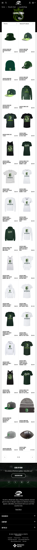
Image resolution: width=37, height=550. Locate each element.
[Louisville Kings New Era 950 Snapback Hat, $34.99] (10, 435)
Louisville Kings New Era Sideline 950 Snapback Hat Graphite (7, 420)
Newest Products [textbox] (24, 23)
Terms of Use (25, 537)
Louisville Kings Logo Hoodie (23, 107)
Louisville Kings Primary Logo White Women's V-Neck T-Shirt (23, 219)
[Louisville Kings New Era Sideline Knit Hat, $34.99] (10, 65)
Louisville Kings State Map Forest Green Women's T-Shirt (24, 162)
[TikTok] (28, 482)
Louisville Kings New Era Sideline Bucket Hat (7, 51)
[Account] (30, 3)
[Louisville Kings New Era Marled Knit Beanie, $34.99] (26, 407)
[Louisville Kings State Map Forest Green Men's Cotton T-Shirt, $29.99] (26, 378)
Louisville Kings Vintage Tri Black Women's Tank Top (6, 391)
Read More (18, 509)
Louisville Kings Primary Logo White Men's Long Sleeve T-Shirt (23, 248)
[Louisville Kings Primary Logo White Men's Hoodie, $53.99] (10, 350)
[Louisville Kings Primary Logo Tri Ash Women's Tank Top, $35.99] (10, 264)
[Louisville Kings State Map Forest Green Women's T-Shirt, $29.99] (26, 149)
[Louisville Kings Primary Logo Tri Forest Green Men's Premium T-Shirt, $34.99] (26, 350)
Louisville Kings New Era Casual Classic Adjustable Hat (23, 79)
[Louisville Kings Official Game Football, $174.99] (26, 435)
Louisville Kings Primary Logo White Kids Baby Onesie (23, 277)
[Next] (32, 457)
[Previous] (5, 457)
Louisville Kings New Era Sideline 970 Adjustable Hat (7, 107)
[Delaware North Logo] (18, 545)
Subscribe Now (18, 475)
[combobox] (26, 24)
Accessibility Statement (24, 539)
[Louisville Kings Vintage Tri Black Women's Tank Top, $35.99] (10, 378)
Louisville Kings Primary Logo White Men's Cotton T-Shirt (24, 334)
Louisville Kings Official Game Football (22, 449)
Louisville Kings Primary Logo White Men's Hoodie (7, 363)
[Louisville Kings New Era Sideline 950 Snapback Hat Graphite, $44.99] (10, 407)
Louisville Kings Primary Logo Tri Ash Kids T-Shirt (7, 190)
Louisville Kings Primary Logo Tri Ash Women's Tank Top (7, 277)
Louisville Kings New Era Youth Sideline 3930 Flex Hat (23, 51)
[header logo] (18, 2)
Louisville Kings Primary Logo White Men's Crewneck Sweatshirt (7, 219)
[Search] (6, 2)
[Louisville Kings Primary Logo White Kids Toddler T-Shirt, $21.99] (26, 292)
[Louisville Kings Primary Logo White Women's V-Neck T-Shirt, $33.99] (26, 206)
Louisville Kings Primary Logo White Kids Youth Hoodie (7, 305)
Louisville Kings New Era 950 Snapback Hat (7, 449)
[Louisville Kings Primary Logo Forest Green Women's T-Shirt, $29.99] (10, 321)
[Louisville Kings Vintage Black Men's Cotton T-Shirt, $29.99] (26, 121)
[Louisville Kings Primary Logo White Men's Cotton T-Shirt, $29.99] (26, 321)
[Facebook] (9, 482)
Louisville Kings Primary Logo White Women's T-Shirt (23, 190)
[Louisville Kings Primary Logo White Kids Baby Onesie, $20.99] (26, 264)
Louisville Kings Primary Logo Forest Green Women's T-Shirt (7, 333)
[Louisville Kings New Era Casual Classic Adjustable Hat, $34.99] (26, 65)
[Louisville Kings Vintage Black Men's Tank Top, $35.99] (10, 149)
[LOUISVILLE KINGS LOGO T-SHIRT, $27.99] (10, 121)
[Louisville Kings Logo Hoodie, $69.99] (26, 93)
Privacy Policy (17, 537)
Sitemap (24, 541)
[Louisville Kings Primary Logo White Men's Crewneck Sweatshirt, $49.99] (10, 206)
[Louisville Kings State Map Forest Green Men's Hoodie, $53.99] (10, 235)
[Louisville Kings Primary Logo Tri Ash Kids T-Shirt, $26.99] (10, 177)
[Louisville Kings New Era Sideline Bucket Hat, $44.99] (10, 37)
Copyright (10, 537)
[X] (15, 482)
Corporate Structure (12, 539)
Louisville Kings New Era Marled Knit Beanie (24, 421)
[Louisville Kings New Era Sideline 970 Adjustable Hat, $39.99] (10, 93)
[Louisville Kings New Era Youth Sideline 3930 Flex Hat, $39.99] (26, 37)
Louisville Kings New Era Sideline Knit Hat (7, 79)
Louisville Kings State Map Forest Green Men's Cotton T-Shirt (24, 391)
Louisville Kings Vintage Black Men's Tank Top (7, 162)
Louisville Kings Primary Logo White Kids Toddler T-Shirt (23, 305)
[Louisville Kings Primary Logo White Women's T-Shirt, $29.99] (26, 177)
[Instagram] (21, 482)
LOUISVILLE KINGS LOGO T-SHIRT (7, 135)
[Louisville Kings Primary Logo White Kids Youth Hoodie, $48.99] (10, 292)
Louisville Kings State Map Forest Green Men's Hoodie (7, 249)
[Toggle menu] (2, 2)
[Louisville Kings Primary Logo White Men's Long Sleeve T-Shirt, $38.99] (26, 235)
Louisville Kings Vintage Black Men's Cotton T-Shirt (23, 135)
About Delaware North (16, 541)
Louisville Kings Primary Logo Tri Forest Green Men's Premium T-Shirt (23, 362)
